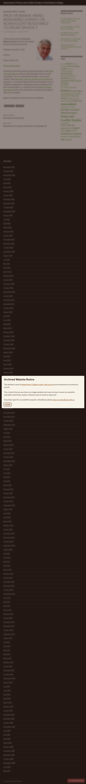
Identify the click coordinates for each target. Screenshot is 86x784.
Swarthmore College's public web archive (38, 384)
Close (7, 404)
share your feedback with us (63, 400)
